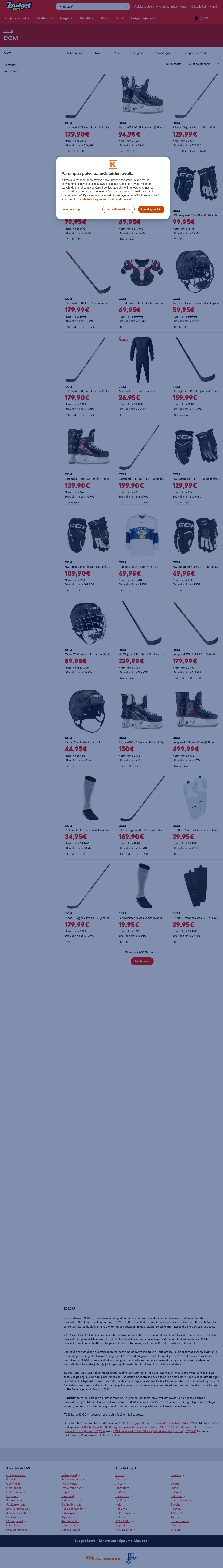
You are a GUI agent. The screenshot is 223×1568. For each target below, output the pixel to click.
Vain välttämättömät (119, 209)
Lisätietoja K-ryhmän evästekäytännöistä (105, 199)
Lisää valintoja (70, 209)
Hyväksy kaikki (151, 209)
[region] (113, 188)
